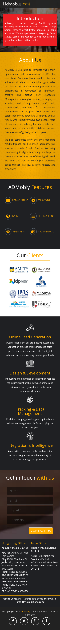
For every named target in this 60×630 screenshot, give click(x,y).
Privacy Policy (39, 611)
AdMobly (25, 611)
